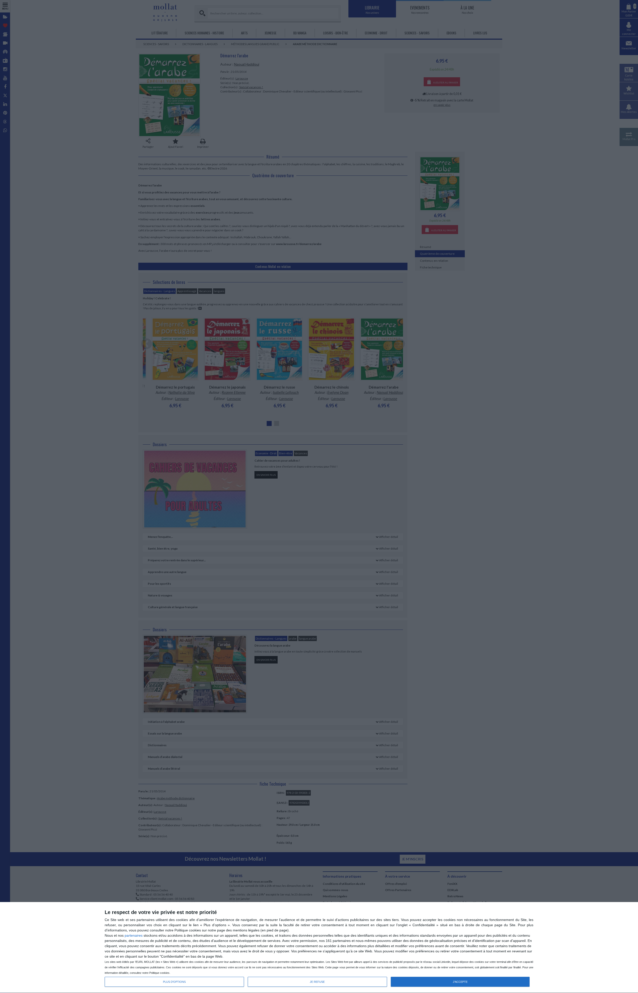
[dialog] (319, 947)
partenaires (134, 935)
